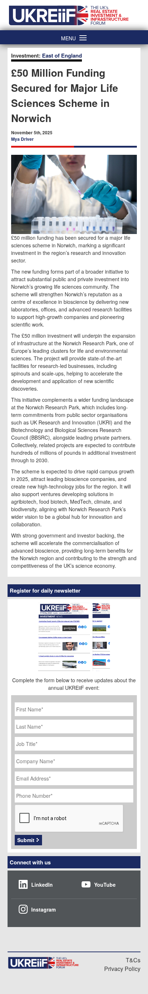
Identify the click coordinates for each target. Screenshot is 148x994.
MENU (68, 38)
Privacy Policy (122, 968)
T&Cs (133, 960)
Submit (25, 840)
